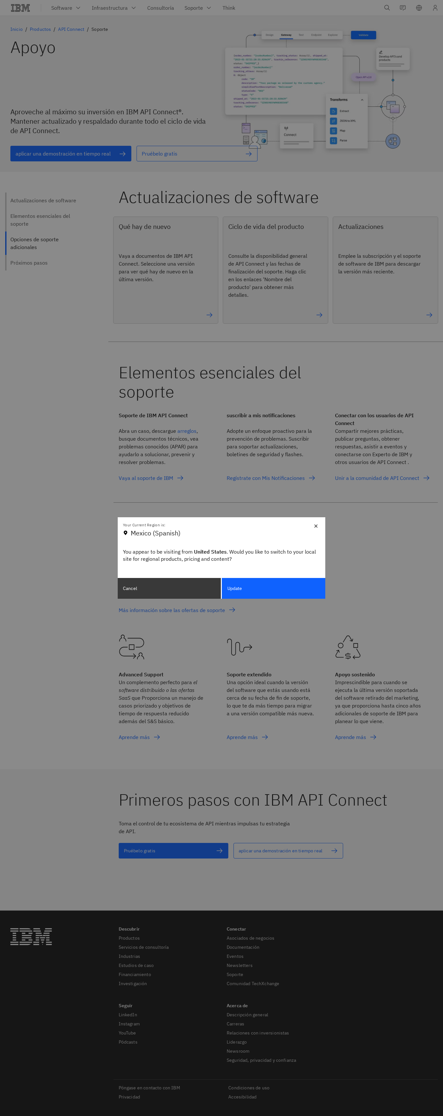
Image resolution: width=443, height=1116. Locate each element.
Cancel (130, 588)
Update (234, 588)
